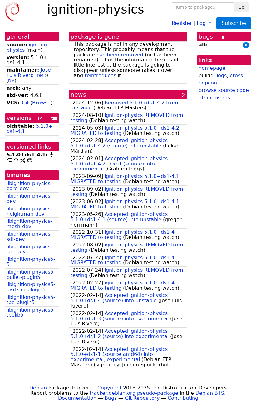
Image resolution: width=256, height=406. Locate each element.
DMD (42, 75)
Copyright (109, 388)
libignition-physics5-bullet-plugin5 (31, 274)
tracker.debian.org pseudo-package (134, 393)
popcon (208, 83)
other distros (214, 98)
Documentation (77, 398)
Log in (204, 23)
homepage (212, 68)
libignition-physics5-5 (31, 261)
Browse (41, 103)
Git (25, 103)
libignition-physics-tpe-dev (29, 249)
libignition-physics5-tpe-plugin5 (31, 299)
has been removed (119, 55)
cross (236, 76)
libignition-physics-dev (29, 198)
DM (11, 81)
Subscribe (234, 23)
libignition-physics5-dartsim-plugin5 (31, 287)
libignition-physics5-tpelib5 (31, 312)
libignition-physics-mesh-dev (29, 223)
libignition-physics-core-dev (29, 186)
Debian (38, 388)
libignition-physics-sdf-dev (29, 236)
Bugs (111, 398)
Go (241, 7)
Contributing (183, 398)
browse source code (224, 90)
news (78, 94)
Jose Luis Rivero (29, 72)
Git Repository (142, 398)
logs (222, 76)
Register (182, 23)
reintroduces (100, 76)
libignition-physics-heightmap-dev (29, 211)
